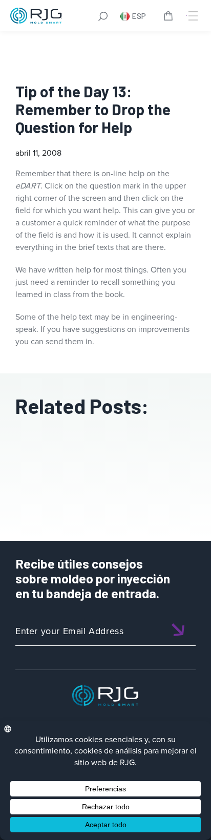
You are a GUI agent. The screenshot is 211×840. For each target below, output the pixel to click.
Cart (170, 17)
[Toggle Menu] (192, 15)
